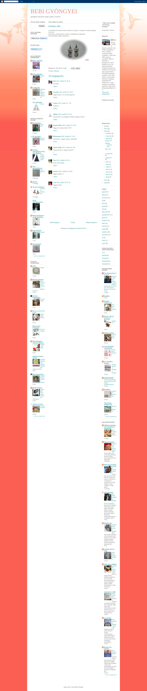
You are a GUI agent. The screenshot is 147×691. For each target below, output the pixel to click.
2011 (105, 180)
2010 (105, 183)
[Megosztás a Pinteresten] (79, 68)
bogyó (104, 195)
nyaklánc (104, 232)
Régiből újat (108, 523)
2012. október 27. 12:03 (69, 125)
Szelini (55, 103)
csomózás (105, 197)
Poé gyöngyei (37, 244)
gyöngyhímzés (106, 215)
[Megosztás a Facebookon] (77, 68)
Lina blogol (107, 618)
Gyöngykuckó (106, 264)
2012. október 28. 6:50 (68, 147)
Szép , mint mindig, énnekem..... (114, 556)
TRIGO (42, 268)
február (108, 174)
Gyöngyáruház (106, 261)
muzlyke (55, 92)
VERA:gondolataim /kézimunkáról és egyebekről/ (110, 427)
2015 (105, 126)
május (108, 167)
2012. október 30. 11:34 (63, 182)
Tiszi (103, 252)
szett (103, 243)
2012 (105, 131)
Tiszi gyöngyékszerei (37, 167)
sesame (55, 171)
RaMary (55, 114)
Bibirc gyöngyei (37, 60)
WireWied (107, 389)
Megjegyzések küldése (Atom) (77, 228)
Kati (54, 81)
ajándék (104, 192)
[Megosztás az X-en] (75, 68)
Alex (113, 430)
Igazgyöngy (105, 255)
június (108, 164)
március (108, 172)
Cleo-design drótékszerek (108, 403)
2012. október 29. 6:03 (63, 160)
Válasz (55, 86)
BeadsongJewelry (38, 279)
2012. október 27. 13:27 (68, 136)
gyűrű (103, 217)
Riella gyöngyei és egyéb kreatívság (38, 216)
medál (104, 229)
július (107, 162)
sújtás (104, 240)
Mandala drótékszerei (108, 302)
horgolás (104, 220)
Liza (54, 182)
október (108, 138)
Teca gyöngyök (37, 102)
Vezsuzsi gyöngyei (38, 187)
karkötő (104, 226)
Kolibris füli (108, 140)
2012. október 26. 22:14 (63, 81)
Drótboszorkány (109, 333)
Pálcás (42, 104)
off (103, 237)
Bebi (114, 40)
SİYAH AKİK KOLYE (42, 316)
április (108, 169)
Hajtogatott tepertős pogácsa (114, 469)
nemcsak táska (108, 492)
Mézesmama (57, 136)
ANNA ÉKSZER (108, 378)
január (108, 177)
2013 (105, 129)
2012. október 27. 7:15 (64, 103)
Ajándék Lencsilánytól (108, 144)
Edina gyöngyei (37, 74)
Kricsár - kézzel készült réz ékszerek (109, 318)
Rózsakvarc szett (114, 336)
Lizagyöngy (36, 87)
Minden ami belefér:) (107, 648)
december (109, 133)
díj (102, 200)
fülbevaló (56, 71)
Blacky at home (37, 388)
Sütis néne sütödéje (110, 564)
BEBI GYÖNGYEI (53, 11)
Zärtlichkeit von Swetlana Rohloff (42, 379)
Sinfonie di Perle (38, 404)
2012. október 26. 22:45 (66, 92)
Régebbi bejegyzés (91, 222)
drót (103, 203)
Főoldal (73, 222)
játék (103, 223)
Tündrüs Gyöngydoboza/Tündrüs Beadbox (39, 151)
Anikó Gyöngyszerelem (38, 201)
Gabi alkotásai (37, 230)
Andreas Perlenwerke (36, 296)
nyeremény (105, 234)
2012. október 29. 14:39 (65, 171)
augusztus (109, 157)
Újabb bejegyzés (55, 222)
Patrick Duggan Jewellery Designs (38, 342)
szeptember (109, 153)
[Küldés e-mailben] (72, 68)
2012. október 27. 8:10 (65, 114)
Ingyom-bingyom (109, 442)
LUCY (34, 266)
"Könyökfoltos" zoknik (114, 526)
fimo (103, 209)
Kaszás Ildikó (57, 125)
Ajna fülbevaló (42, 171)
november (109, 136)
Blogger (81, 687)
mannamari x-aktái (110, 592)
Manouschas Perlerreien (36, 326)
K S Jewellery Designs (108, 362)
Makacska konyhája (110, 464)
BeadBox (107, 296)
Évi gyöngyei (37, 136)
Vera (54, 160)
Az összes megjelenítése (39, 256)
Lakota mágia (57, 147)
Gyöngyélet (105, 258)
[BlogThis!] (73, 68)
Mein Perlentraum (38, 374)
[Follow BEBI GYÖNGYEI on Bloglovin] (39, 39)
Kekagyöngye (37, 123)
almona (35, 182)
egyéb (104, 206)
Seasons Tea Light (42, 346)
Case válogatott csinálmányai (109, 347)
